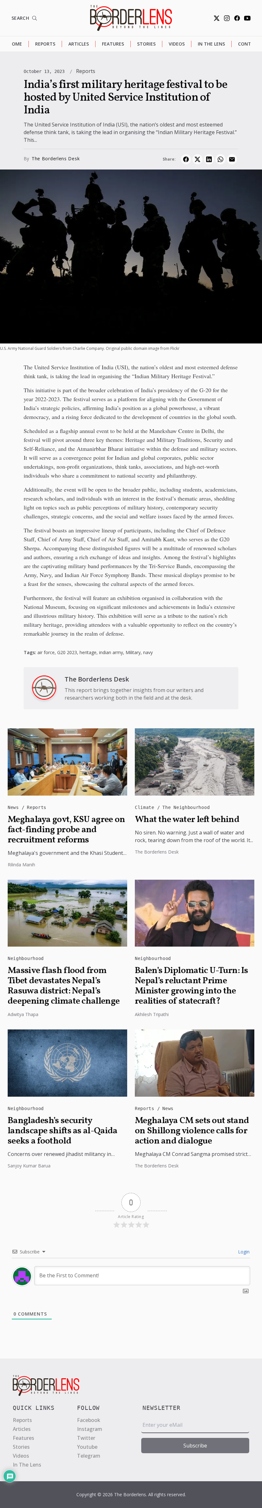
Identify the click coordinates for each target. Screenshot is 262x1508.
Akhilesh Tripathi (152, 1014)
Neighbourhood (26, 958)
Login (243, 1252)
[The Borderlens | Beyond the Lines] (131, 18)
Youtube (87, 1446)
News (15, 807)
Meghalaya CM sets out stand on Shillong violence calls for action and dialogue (192, 1131)
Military (133, 652)
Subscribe (195, 1445)
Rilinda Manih (21, 865)
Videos (177, 44)
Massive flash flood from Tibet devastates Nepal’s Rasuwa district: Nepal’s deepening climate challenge (63, 986)
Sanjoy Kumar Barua (29, 1166)
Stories (146, 44)
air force (46, 652)
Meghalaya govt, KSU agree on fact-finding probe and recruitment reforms (66, 830)
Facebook (88, 1420)
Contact (249, 44)
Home (15, 44)
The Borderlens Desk (56, 158)
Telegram (88, 1455)
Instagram (89, 1428)
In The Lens (211, 44)
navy (148, 652)
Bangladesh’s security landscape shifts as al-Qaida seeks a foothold (62, 1131)
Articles (78, 44)
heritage (88, 652)
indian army (111, 652)
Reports (45, 44)
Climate (146, 807)
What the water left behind (187, 820)
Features (113, 44)
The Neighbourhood (186, 807)
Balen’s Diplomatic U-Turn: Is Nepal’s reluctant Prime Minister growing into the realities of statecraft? (191, 986)
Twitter (86, 1437)
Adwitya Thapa (23, 1014)
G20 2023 (67, 652)
